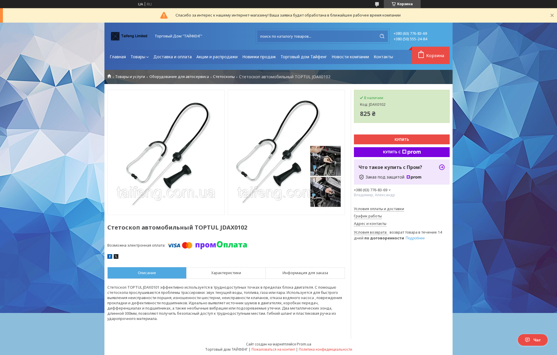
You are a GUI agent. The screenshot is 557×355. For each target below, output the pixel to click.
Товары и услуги (130, 76)
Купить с (392, 152)
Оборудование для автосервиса (179, 76)
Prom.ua (304, 344)
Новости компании (350, 56)
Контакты (383, 56)
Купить (402, 139)
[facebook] (109, 257)
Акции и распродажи (217, 56)
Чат (537, 340)
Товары (138, 56)
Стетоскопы (224, 76)
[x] (116, 257)
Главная (118, 56)
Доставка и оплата (172, 56)
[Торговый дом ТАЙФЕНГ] (129, 36)
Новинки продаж (259, 56)
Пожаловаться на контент (273, 349)
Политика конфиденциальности (325, 349)
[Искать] (382, 36)
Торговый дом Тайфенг (304, 56)
